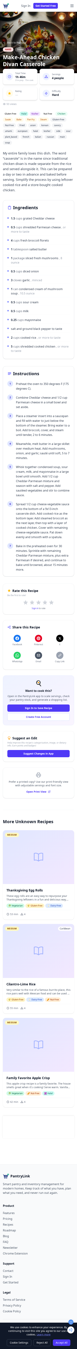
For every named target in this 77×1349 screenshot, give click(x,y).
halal (35, 131)
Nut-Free (9, 125)
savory (57, 125)
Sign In (25, 6)
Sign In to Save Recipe (38, 708)
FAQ (5, 1242)
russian (50, 136)
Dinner (20, 49)
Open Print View (36, 791)
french (26, 136)
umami (8, 131)
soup (7, 142)
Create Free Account (38, 717)
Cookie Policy (12, 1311)
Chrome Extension (15, 1253)
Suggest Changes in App (38, 753)
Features (9, 1213)
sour (68, 131)
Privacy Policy (12, 1305)
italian (38, 136)
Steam (43, 119)
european (22, 131)
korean (44, 125)
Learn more (43, 1334)
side (58, 131)
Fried (22, 125)
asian (33, 125)
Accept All (62, 1342)
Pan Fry (31, 119)
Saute (8, 119)
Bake (18, 119)
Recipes (8, 1225)
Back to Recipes (16, 42)
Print (71, 42)
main (62, 136)
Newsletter (10, 1248)
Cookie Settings (19, 1342)
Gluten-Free (58, 119)
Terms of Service (14, 1300)
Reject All (42, 1342)
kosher (47, 131)
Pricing (7, 1219)
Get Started (10, 1282)
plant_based (11, 136)
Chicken (61, 113)
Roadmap (9, 1230)
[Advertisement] (38, 1127)
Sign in (35, 608)
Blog (6, 1236)
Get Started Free (45, 5)
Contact (8, 1271)
